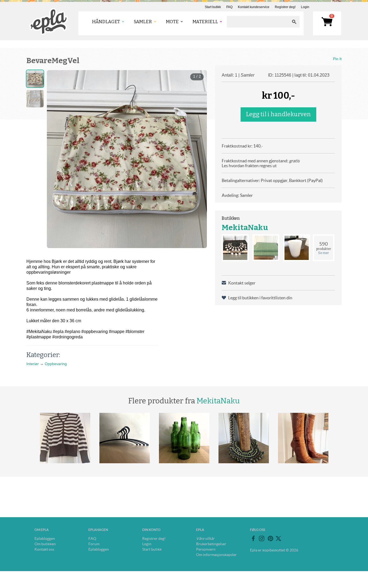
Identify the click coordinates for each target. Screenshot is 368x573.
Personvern (206, 549)
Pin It (337, 59)
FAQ (229, 7)
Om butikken (45, 544)
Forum (93, 544)
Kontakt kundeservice (253, 7)
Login (305, 7)
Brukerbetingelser (211, 544)
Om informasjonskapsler (216, 555)
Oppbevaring (56, 364)
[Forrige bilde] (55, 159)
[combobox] (258, 22)
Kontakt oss (44, 549)
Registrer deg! (285, 7)
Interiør (32, 364)
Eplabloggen (44, 538)
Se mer (323, 253)
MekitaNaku (245, 227)
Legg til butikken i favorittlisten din (260, 297)
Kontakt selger (241, 282)
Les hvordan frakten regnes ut (249, 165)
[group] (127, 159)
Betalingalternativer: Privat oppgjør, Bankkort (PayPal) (272, 180)
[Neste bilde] (198, 159)
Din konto (151, 529)
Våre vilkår (205, 538)
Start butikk (213, 7)
